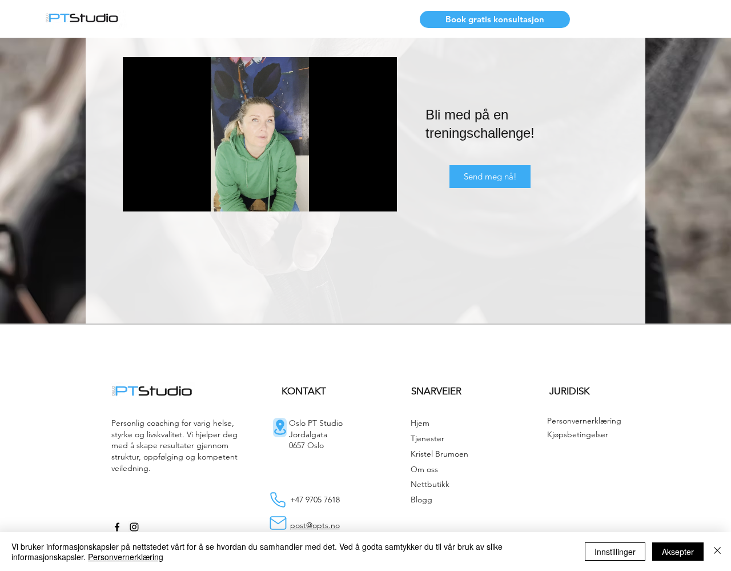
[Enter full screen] (381, 196)
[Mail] (278, 523)
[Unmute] (157, 196)
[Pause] (137, 196)
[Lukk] (717, 551)
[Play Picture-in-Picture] (362, 196)
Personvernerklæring (125, 556)
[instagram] (134, 527)
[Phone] (278, 499)
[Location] (280, 427)
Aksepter (678, 551)
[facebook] (117, 527)
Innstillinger (615, 551)
